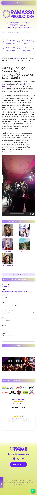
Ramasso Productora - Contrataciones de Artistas (18, 14)
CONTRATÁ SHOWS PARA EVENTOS (18, 23)
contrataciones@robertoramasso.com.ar (18, 27)
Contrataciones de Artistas (24, 480)
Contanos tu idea (19, 464)
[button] (18, 185)
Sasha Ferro (7, 236)
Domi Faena (24, 236)
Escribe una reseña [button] (18, 407)
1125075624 (23, 25)
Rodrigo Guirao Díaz (8, 86)
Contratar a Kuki (7, 265)
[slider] (17, 213)
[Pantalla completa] (33, 214)
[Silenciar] (30, 214)
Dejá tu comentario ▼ (18, 274)
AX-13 (25, 84)
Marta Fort (24, 251)
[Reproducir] (4, 214)
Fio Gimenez (7, 251)
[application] (18, 185)
